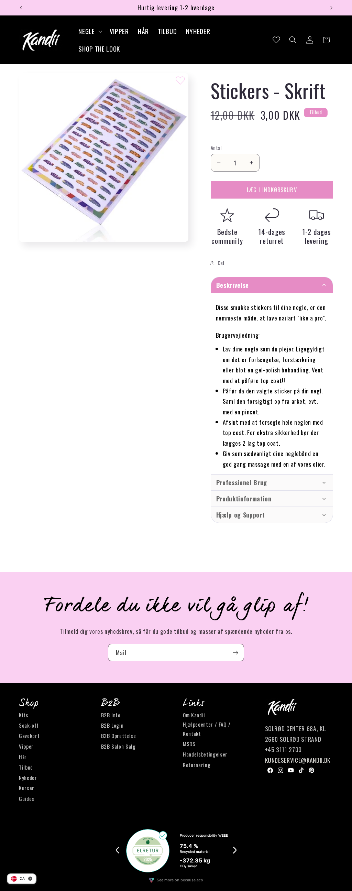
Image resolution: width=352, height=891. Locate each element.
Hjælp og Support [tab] (240, 514)
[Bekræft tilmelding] (235, 653)
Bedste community (227, 236)
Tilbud (26, 767)
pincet (250, 411)
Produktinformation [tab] (244, 498)
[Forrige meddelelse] (21, 7)
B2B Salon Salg (118, 746)
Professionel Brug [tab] (241, 482)
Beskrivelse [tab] (232, 285)
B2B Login (112, 725)
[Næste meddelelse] (331, 7)
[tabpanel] (272, 383)
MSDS (189, 744)
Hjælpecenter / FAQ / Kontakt (206, 728)
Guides (26, 798)
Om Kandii (194, 715)
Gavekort (29, 735)
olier (318, 463)
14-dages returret (271, 236)
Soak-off (28, 725)
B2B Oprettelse (118, 735)
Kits (24, 715)
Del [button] (221, 263)
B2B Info (111, 715)
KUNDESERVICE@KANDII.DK (298, 760)
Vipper (26, 746)
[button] (89, 31)
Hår (23, 756)
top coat (233, 432)
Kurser (26, 788)
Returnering (196, 765)
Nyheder (28, 777)
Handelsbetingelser (205, 754)
